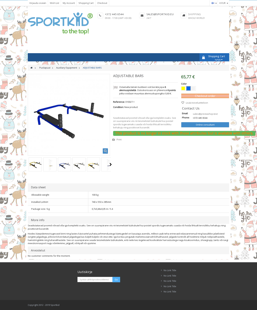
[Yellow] (183, 88)
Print (119, 139)
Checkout (102, 3)
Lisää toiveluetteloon (196, 102)
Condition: (118, 107)
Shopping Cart (86, 3)
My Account (69, 3)
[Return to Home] (31, 67)
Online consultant (205, 124)
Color (184, 83)
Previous (28, 164)
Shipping (194, 14)
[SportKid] (60, 23)
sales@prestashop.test (205, 113)
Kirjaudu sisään (38, 3)
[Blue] (188, 88)
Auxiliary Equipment (66, 67)
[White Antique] (193, 88)
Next (110, 164)
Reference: (119, 101)
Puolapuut (44, 67)
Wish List (54, 3)
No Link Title (170, 270)
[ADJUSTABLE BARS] (35, 164)
